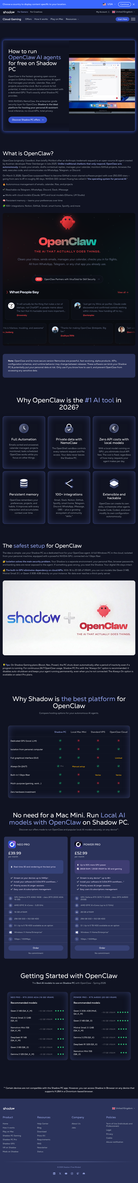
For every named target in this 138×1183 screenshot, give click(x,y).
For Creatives (36, 12)
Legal (108, 1130)
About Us (76, 1123)
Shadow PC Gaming (12, 1135)
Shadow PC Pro (10, 1139)
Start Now (122, 19)
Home (5, 1123)
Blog (39, 1127)
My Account (101, 12)
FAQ (39, 1143)
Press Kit (41, 1135)
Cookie (109, 1138)
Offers (28, 19)
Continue (124, 4)
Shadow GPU (9, 1143)
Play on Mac (57, 19)
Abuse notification (114, 1142)
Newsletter (42, 1147)
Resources (71, 19)
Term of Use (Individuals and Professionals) (119, 1124)
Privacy (109, 1134)
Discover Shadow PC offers (26, 119)
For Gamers (23, 12)
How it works (41, 19)
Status (40, 1151)
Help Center (42, 1123)
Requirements (43, 1139)
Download (41, 1131)
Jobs (74, 1127)
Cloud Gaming (12, 19)
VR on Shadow (9, 1147)
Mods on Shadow (10, 1151)
